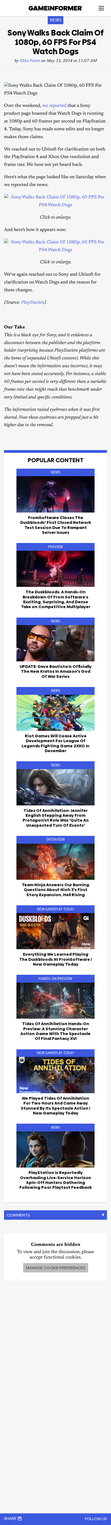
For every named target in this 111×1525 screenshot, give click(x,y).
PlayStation (32, 302)
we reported (54, 106)
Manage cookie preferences (55, 1268)
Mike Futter (30, 61)
